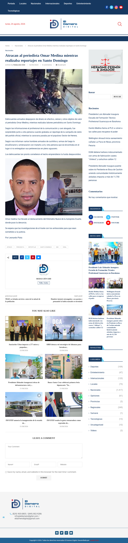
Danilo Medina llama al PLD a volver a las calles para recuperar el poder (96, 295)
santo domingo (46, 247)
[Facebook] (106, 7)
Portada (11, 3)
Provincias (106, 401)
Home (7, 46)
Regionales (106, 407)
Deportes (68, 3)
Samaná (106, 413)
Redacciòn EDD (19, 65)
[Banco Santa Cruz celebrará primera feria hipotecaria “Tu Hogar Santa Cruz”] (63, 366)
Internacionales (52, 3)
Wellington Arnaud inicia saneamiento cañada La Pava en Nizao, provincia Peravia (105, 142)
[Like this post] (16, 257)
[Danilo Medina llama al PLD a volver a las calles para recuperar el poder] (97, 283)
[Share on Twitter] (27, 257)
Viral (64, 247)
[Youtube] (121, 7)
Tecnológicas (14, 11)
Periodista (20, 247)
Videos (106, 430)
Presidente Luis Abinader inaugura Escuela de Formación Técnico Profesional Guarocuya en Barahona (105, 118)
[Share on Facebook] (22, 257)
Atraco (9, 247)
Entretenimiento (83, 3)
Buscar (92, 92)
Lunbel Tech (94, 540)
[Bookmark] (39, 319)
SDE (57, 247)
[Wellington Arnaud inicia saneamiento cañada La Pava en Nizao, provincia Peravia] (115, 283)
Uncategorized (106, 425)
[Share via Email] (38, 257)
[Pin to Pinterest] (33, 257)
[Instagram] (116, 7)
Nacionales (36, 3)
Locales (22, 3)
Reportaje (32, 247)
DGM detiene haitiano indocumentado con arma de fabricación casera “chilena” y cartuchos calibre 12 (105, 156)
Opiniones (106, 396)
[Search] (119, 24)
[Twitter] (111, 7)
